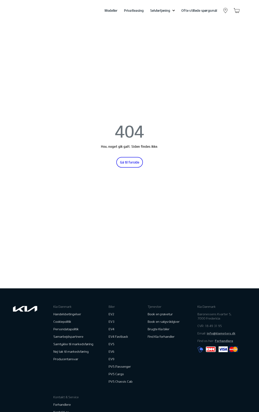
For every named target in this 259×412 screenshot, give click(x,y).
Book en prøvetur (160, 314)
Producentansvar (65, 359)
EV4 (111, 329)
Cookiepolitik (62, 321)
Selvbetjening (160, 10)
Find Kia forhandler (161, 336)
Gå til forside (129, 162)
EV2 (111, 314)
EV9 (111, 359)
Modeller (111, 10)
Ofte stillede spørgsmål (199, 10)
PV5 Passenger (120, 366)
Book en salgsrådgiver (164, 321)
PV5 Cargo (116, 374)
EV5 (111, 344)
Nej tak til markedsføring (71, 351)
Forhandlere (62, 404)
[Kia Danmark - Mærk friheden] (35, 10)
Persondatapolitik (66, 329)
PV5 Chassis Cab (121, 381)
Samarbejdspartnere (68, 336)
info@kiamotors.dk (221, 333)
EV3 (111, 321)
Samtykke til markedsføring (73, 344)
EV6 (111, 351)
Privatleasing (134, 10)
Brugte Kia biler (159, 329)
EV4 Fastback (118, 336)
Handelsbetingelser (67, 314)
